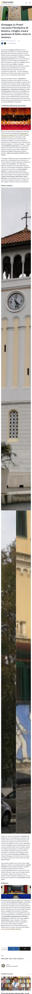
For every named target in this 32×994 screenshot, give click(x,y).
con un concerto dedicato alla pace (11, 929)
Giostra (10, 958)
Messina (15, 958)
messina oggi (20, 958)
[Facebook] (13, 949)
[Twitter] (25, 949)
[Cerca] (26, 3)
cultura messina (4, 958)
